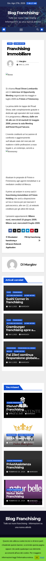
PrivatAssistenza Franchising (18, 465)
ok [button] (37, 557)
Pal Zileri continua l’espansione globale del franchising (21, 358)
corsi (10, 43)
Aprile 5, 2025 (15, 443)
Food (9, 292)
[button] (38, 29)
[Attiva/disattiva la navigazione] (21, 29)
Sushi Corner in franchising (17, 300)
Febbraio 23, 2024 (17, 472)
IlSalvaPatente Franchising (17, 407)
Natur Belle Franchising (15, 494)
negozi (9, 351)
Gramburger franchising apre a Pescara (19, 330)
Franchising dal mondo (26, 348)
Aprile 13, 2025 (16, 414)
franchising (17, 292)
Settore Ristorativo (14, 295)
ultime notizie (19, 43)
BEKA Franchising (19, 438)
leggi (42, 557)
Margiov (22, 61)
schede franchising (14, 402)
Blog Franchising (23, 12)
